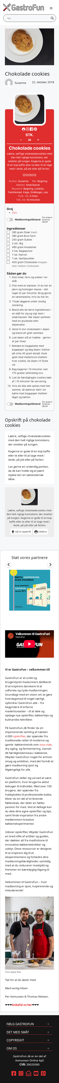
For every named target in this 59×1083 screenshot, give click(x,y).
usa (46, 192)
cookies (39, 188)
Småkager (36, 192)
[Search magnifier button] (52, 18)
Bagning (28, 188)
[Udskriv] (23, 129)
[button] (35, 129)
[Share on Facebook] (32, 129)
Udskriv (42, 531)
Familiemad (15, 192)
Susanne (20, 83)
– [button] (21, 140)
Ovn (14, 212)
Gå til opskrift (23, 531)
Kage (26, 192)
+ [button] (38, 140)
